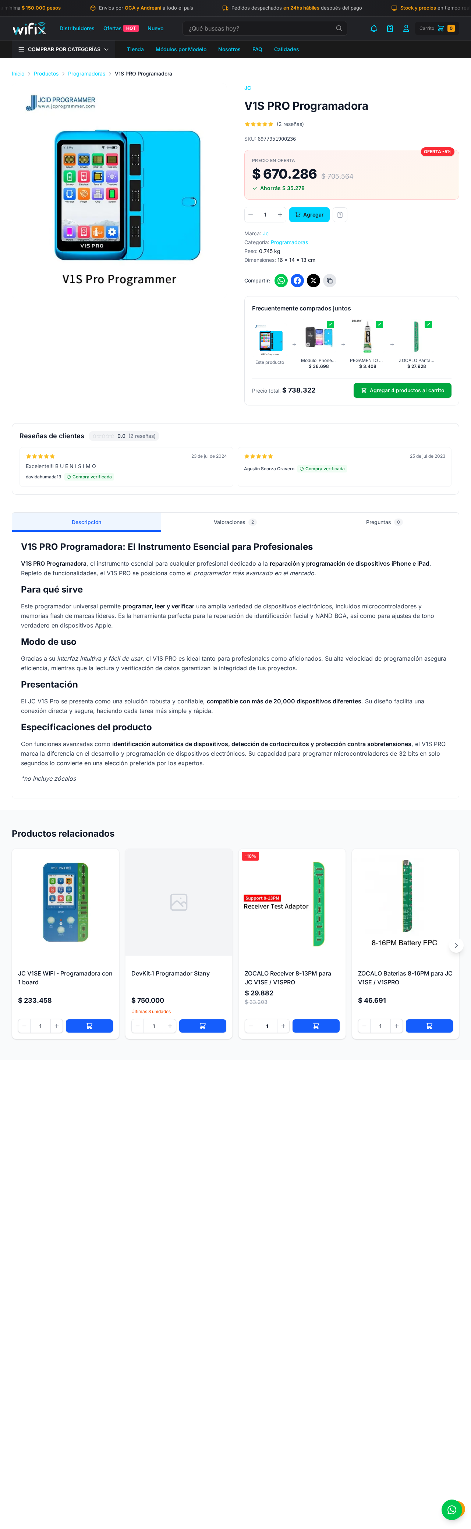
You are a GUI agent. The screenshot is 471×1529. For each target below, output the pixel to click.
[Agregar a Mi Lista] (340, 214)
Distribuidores (77, 28)
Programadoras (86, 73)
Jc (247, 88)
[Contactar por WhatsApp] (452, 1510)
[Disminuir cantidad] (250, 214)
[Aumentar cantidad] (280, 214)
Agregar (313, 214)
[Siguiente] (456, 945)
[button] (119, 190)
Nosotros (229, 49)
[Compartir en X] (313, 280)
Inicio (18, 73)
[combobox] (265, 28)
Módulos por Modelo (181, 49)
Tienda (135, 49)
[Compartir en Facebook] (297, 280)
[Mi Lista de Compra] (390, 28)
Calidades (286, 49)
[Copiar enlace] (329, 280)
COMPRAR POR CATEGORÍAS (64, 49)
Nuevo (155, 28)
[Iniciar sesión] (406, 28)
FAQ (257, 49)
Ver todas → (436, 436)
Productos (46, 73)
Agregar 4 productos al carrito (407, 390)
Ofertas (119, 28)
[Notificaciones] (373, 28)
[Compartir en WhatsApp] (281, 280)
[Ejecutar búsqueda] (339, 28)
